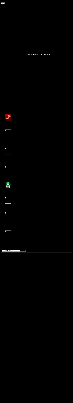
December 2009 (9, 285)
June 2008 (8, 315)
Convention (8, 15)
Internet (7, 27)
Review (7, 44)
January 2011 (9, 262)
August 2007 (8, 333)
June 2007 (8, 336)
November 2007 (9, 327)
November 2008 (9, 307)
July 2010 (7, 273)
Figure (6, 22)
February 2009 (9, 302)
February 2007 (9, 343)
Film (6, 24)
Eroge (6, 19)
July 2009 (7, 293)
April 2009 (8, 298)
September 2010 (9, 269)
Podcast (7, 42)
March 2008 (8, 321)
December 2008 (9, 305)
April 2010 (8, 278)
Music (6, 36)
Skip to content (5, 1)
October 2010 (9, 268)
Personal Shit (8, 41)
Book (6, 12)
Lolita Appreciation (10, 32)
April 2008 (8, 319)
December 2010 (9, 264)
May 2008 (8, 317)
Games (7, 25)
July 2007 (7, 334)
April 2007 (8, 339)
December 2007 (9, 326)
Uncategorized (9, 51)
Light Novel (8, 31)
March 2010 (8, 280)
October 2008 (9, 309)
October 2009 (9, 288)
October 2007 (9, 329)
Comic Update (9, 13)
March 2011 (8, 259)
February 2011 (9, 261)
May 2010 (8, 276)
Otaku (6, 39)
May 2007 (8, 338)
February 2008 (9, 322)
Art (6, 10)
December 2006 (9, 346)
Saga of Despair (9, 46)
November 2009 (9, 286)
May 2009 (8, 297)
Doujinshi (7, 17)
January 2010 (9, 283)
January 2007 (9, 344)
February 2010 (9, 281)
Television (8, 49)
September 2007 (9, 331)
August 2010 (8, 271)
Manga (7, 34)
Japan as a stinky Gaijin (44, 95)
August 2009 (8, 291)
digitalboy (8, 122)
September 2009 (9, 290)
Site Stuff (7, 48)
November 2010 (9, 266)
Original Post (5, 67)
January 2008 (9, 324)
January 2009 (9, 303)
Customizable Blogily (55, 401)
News (6, 37)
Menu (3, 3)
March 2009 (8, 300)
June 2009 (8, 295)
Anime (7, 8)
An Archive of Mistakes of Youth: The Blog (14, 5)
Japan (6, 29)
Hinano (7, 238)
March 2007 (8, 341)
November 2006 (9, 348)
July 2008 (7, 314)
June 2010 (8, 274)
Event (6, 20)
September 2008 (9, 310)
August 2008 (8, 312)
